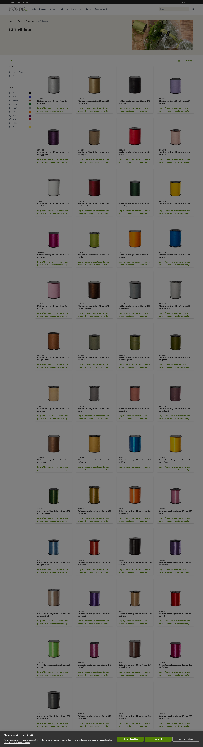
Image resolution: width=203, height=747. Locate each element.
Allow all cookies (130, 739)
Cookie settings (186, 739)
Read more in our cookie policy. (17, 742)
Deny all (158, 739)
